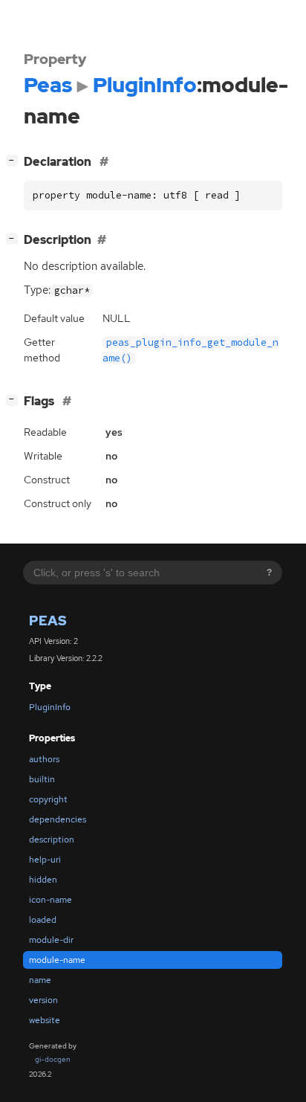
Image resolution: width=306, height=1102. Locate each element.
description (51, 839)
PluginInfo (50, 707)
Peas (48, 620)
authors (44, 759)
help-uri (45, 860)
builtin (42, 779)
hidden (43, 880)
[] (15, 160)
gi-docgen (53, 1059)
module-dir (51, 940)
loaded (42, 920)
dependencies (57, 819)
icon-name (50, 900)
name (40, 980)
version (43, 1000)
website (44, 1020)
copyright (48, 799)
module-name (57, 960)
